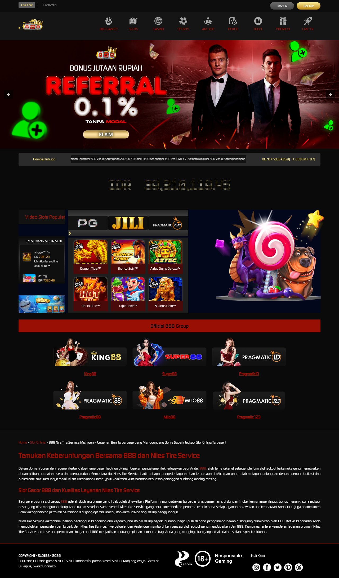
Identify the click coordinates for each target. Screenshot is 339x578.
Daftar (309, 6)
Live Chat (27, 5)
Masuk (282, 6)
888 (203, 468)
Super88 (169, 373)
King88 (90, 373)
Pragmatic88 (90, 416)
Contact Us (49, 5)
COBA (91, 245)
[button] (8, 94)
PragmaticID (249, 373)
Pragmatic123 (249, 416)
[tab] (88, 223)
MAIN (91, 257)
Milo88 (169, 416)
